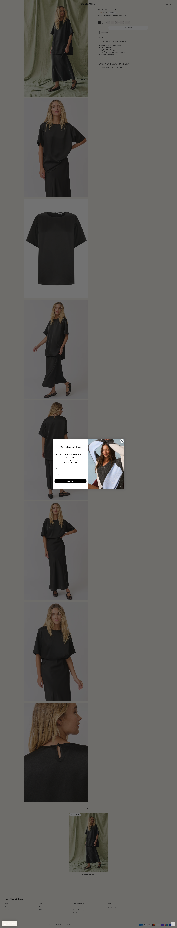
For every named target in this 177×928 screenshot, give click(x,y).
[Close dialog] (122, 441)
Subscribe (70, 481)
